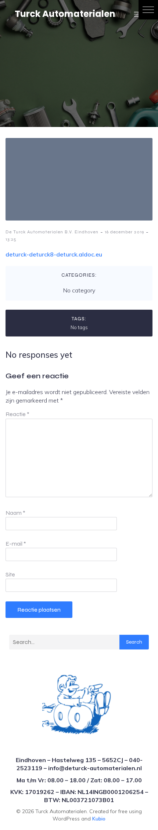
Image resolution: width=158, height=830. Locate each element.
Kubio (98, 818)
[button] (148, 9)
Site (10, 574)
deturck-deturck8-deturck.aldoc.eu (54, 254)
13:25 (11, 239)
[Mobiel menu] (137, 14)
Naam (15, 512)
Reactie (17, 414)
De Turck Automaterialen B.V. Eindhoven (52, 231)
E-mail (16, 543)
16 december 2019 (124, 231)
